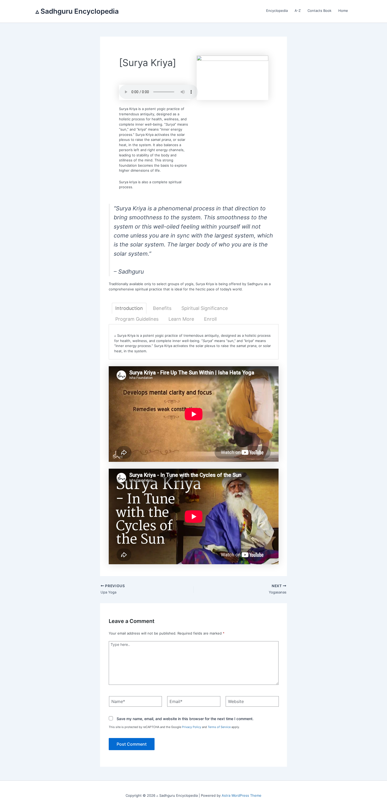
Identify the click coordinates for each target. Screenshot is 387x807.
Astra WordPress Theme (241, 795)
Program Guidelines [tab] (136, 319)
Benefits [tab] (162, 308)
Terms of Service (219, 727)
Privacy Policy (191, 727)
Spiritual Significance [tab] (204, 308)
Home (343, 10)
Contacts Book (319, 10)
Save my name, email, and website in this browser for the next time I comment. (185, 718)
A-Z (298, 10)
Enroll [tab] (210, 319)
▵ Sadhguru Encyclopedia (77, 11)
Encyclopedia (277, 10)
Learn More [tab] (181, 319)
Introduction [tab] (129, 308)
